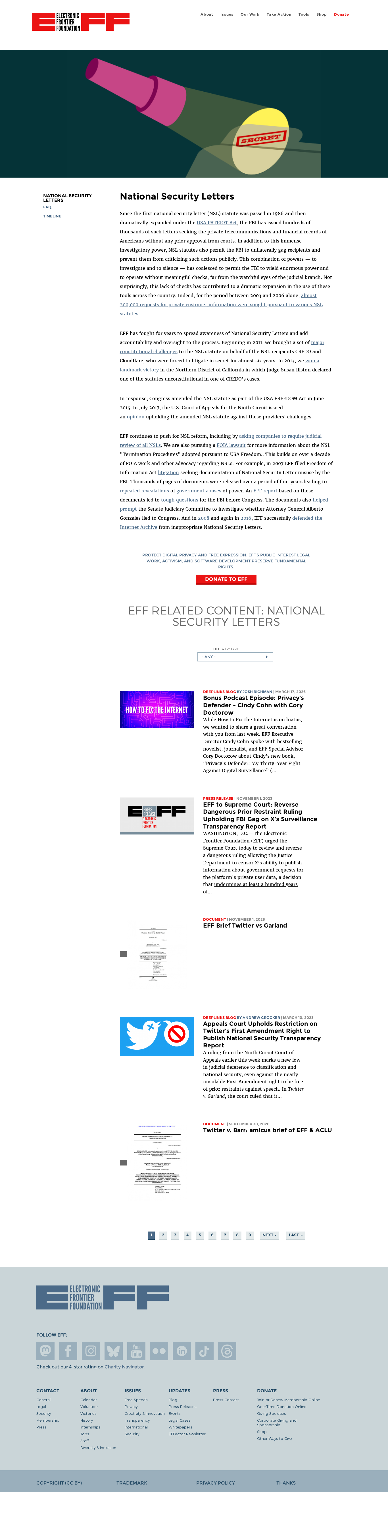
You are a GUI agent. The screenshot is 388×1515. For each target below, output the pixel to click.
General (43, 1399)
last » (296, 1235)
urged (271, 841)
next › (269, 1235)
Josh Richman (257, 692)
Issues (226, 14)
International (136, 1427)
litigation (168, 472)
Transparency (137, 1420)
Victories (88, 1413)
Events (175, 1413)
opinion (136, 417)
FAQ (47, 207)
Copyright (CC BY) (59, 1483)
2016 (246, 518)
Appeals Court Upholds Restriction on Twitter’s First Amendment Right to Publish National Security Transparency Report (262, 1034)
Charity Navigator (124, 1367)
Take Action (279, 14)
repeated (130, 491)
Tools (304, 14)
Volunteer (89, 1406)
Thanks (286, 1483)
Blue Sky (114, 1351)
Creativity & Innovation (145, 1413)
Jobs (84, 1434)
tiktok (204, 1351)
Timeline (52, 216)
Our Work (250, 14)
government (190, 491)
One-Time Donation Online (281, 1406)
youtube (136, 1351)
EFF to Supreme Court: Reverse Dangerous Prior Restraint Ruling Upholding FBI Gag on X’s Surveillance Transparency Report (260, 815)
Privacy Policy (215, 1483)
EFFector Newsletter (187, 1434)
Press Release (218, 798)
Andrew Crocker (261, 1018)
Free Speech (136, 1399)
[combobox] (235, 656)
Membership (47, 1420)
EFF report (265, 491)
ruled (255, 1096)
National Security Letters (67, 198)
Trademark (131, 1483)
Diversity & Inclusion (98, 1447)
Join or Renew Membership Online (288, 1399)
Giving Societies (271, 1413)
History (86, 1420)
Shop (321, 14)
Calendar (88, 1399)
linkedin (182, 1351)
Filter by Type (226, 649)
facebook (68, 1351)
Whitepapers (180, 1427)
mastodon (45, 1351)
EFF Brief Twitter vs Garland (245, 925)
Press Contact (226, 1399)
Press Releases (183, 1406)
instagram (91, 1351)
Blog (173, 1399)
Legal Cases (180, 1420)
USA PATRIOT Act (217, 222)
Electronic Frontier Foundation (81, 25)
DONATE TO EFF (226, 579)
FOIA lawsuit (231, 445)
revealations (155, 491)
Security (43, 1413)
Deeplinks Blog (219, 692)
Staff (84, 1440)
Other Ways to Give (274, 1438)
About (207, 14)
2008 (203, 518)
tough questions (179, 500)
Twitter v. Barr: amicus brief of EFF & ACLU (267, 1130)
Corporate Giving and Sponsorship (277, 1422)
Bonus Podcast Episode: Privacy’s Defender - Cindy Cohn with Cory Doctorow (253, 705)
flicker (159, 1351)
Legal (41, 1406)
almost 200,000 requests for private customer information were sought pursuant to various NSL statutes (221, 304)
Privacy (131, 1406)
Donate (341, 14)
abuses (213, 491)
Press (41, 1427)
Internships (90, 1427)
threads (227, 1351)
